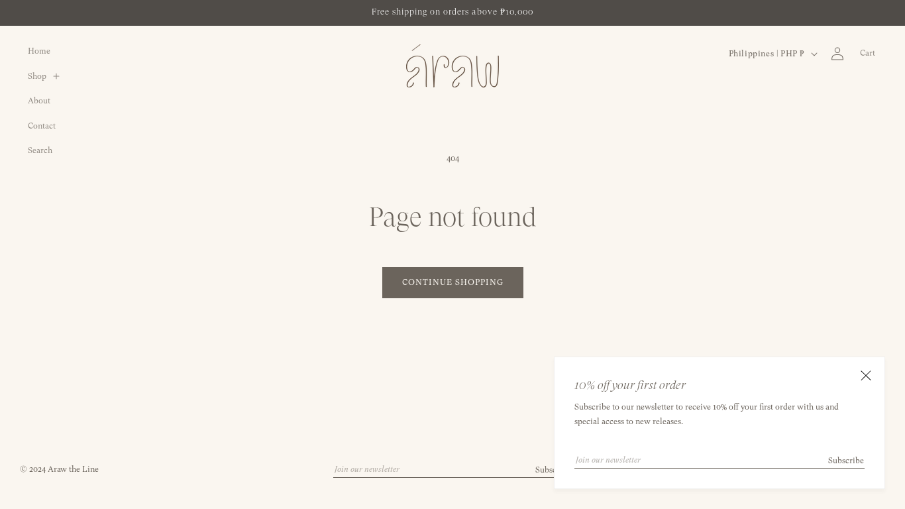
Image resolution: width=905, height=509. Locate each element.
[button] (49, 76)
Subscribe (846, 460)
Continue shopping (453, 282)
